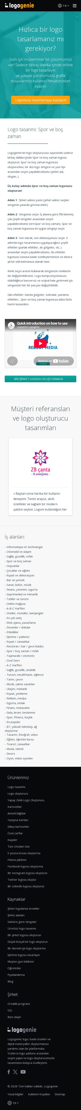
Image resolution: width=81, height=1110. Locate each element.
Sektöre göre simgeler (22, 922)
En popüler (14, 722)
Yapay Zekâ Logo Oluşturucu (26, 800)
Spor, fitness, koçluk (19, 717)
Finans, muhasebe (18, 708)
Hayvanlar (13, 566)
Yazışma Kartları (18, 820)
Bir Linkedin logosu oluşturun (26, 886)
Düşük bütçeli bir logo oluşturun (28, 941)
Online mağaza (16, 604)
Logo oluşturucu (18, 793)
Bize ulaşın (14, 1017)
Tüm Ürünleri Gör (19, 846)
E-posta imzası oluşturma (24, 853)
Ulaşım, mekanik (17, 689)
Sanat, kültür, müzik (19, 585)
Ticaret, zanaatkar (18, 744)
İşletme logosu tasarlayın (24, 955)
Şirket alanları (16, 915)
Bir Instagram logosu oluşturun (27, 873)
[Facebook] (9, 1072)
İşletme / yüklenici (18, 637)
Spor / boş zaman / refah (23, 651)
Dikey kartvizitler (18, 826)
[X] (15, 1072)
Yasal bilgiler (16, 1094)
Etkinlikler (13, 632)
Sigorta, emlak (16, 703)
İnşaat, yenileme (17, 693)
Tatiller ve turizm (18, 599)
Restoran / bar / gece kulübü (25, 646)
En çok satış (14, 618)
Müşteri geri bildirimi (21, 961)
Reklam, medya (16, 698)
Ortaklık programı (19, 1004)
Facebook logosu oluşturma (25, 866)
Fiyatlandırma (16, 975)
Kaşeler (12, 840)
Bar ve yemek (15, 580)
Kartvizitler (15, 807)
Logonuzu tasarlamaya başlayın (40, 100)
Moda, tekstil (15, 749)
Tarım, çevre (15, 679)
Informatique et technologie (25, 547)
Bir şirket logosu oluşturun (24, 935)
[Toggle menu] (73, 5)
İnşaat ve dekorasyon (20, 575)
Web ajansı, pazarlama (21, 622)
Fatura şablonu (17, 860)
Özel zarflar (15, 833)
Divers (11, 753)
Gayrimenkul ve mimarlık (22, 594)
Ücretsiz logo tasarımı (22, 928)
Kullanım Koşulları (39, 1094)
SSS (10, 1010)
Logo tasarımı (16, 787)
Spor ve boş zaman (19, 561)
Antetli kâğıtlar (17, 813)
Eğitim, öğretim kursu (20, 739)
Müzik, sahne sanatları (21, 684)
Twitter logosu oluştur (22, 879)
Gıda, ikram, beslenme (21, 712)
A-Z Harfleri (14, 665)
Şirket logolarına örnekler (24, 908)
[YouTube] (23, 1072)
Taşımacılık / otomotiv (21, 656)
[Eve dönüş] (19, 6)
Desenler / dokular (19, 627)
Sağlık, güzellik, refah (20, 556)
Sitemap (60, 1094)
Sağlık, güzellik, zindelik (21, 670)
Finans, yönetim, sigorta (22, 589)
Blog (10, 981)
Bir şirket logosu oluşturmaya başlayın (38, 379)
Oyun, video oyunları (20, 758)
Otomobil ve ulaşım (19, 551)
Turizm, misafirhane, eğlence (25, 674)
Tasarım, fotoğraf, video (22, 734)
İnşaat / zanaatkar (18, 641)
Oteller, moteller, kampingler (25, 613)
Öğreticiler (14, 968)
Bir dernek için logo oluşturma (27, 948)
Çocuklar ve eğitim (18, 570)
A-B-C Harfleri (16, 608)
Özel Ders (13, 660)
